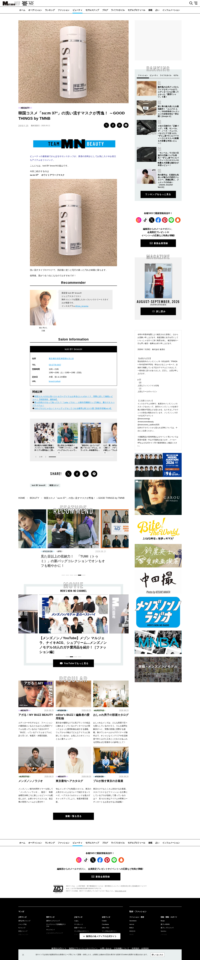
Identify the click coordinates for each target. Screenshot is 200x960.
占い (157, 10)
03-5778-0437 (55, 365)
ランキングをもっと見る (158, 194)
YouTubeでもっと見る (76, 663)
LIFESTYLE (100, 710)
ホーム (22, 10)
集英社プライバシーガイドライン (83, 948)
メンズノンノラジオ (30, 780)
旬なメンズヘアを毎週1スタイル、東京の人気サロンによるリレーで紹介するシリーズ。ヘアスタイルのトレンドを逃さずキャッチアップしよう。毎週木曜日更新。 (73, 795)
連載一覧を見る (73, 816)
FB (113, 125)
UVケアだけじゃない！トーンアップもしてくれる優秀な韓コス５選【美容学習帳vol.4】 (73, 408)
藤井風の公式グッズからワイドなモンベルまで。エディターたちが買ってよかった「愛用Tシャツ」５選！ (168, 92)
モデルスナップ (92, 10)
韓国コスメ (54, 485)
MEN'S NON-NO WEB (10, 3)
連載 (150, 10)
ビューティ (77, 10)
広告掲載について (121, 948)
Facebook (158, 220)
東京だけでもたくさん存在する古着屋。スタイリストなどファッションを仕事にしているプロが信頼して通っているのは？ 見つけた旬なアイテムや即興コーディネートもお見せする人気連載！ (110, 795)
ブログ (105, 10)
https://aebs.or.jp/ (120, 891)
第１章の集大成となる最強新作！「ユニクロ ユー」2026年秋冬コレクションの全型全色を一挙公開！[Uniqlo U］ (168, 111)
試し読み (161, 311)
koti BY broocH (38, 485)
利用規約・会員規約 (140, 948)
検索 (190, 3)
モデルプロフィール (136, 10)
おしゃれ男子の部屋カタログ (111, 714)
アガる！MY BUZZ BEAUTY (35, 714)
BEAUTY (25, 108)
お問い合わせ (106, 948)
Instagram (138, 220)
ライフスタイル (118, 10)
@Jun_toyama (81, 306)
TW (106, 125)
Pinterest (165, 220)
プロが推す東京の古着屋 (108, 780)
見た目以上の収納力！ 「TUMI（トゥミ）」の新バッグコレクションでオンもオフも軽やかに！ (39, 560)
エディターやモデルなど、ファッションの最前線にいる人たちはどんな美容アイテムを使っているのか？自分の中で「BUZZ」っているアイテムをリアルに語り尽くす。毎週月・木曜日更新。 (35, 729)
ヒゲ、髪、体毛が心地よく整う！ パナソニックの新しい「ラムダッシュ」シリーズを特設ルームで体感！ (113, 450)
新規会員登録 (161, 243)
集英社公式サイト (59, 948)
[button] (46, 457)
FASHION (68, 551)
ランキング (50, 10)
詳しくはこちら (157, 955)
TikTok (145, 220)
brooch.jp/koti (54, 381)
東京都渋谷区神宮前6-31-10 (61, 358)
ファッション (64, 10)
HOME (21, 498)
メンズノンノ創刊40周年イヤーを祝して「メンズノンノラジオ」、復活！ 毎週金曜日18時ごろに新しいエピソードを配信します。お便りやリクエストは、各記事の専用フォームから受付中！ (35, 795)
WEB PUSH (178, 220)
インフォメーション (171, 10)
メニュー (196, 3)
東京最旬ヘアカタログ (69, 780)
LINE (126, 125)
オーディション (35, 10)
